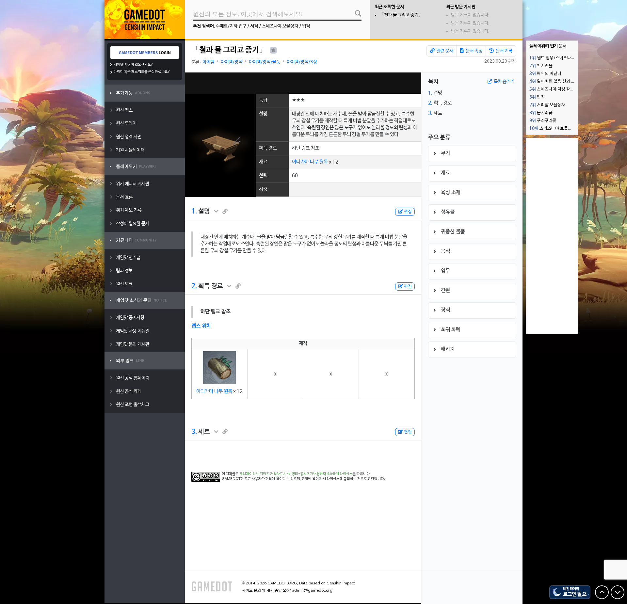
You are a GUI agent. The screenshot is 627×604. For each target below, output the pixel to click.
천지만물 (541, 66)
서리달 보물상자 (547, 105)
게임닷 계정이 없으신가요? (133, 65)
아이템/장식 (231, 62)
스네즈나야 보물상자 (280, 26)
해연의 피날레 (545, 74)
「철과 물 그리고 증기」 (401, 15)
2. (194, 286)
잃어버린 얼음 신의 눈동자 (553, 81)
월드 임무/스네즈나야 (552, 58)
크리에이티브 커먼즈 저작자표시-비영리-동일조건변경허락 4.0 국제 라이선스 (296, 474)
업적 (306, 26)
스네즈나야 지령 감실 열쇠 (553, 89)
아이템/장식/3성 (302, 62)
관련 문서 (444, 51)
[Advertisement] (303, 83)
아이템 (208, 62)
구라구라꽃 (542, 121)
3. (194, 432)
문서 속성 (473, 51)
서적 (254, 26)
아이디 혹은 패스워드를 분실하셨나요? (142, 72)
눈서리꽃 (541, 113)
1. (194, 211)
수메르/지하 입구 (231, 26)
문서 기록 (503, 51)
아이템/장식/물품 (264, 62)
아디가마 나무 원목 (310, 162)
